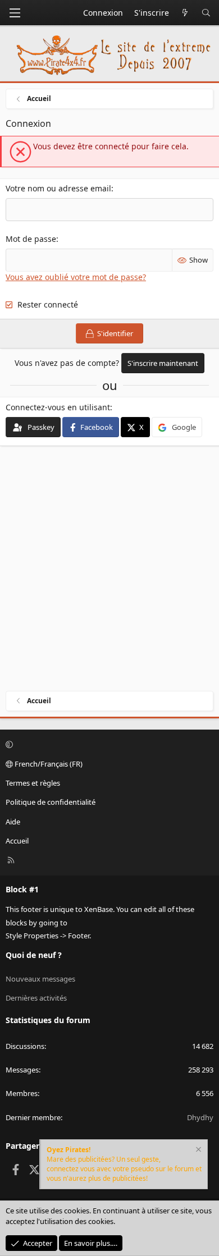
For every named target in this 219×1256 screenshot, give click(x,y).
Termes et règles (33, 783)
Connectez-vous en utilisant (58, 407)
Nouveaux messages (40, 979)
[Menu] (14, 13)
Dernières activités (36, 998)
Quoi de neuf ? (34, 955)
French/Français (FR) (48, 764)
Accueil (17, 841)
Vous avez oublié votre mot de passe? (76, 277)
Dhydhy (200, 1117)
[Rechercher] (206, 13)
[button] (108, 744)
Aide (13, 822)
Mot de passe (31, 238)
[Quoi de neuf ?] (185, 13)
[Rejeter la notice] (197, 1150)
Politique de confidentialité (50, 802)
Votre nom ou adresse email (58, 188)
